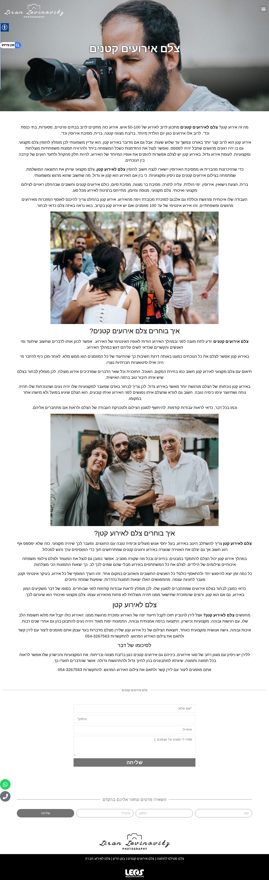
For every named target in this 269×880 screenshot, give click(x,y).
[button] (263, 8)
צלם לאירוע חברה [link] (97, 858)
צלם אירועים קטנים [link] (141, 858)
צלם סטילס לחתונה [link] (170, 858)
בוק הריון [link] (119, 858)
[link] (34, 10)
